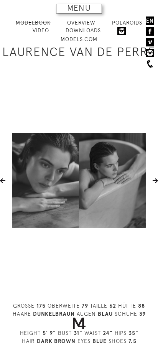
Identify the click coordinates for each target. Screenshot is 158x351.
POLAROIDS (127, 22)
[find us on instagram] (150, 53)
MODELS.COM (79, 39)
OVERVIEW (81, 22)
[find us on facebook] (150, 31)
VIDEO (41, 30)
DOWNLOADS (83, 30)
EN (150, 20)
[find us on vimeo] (150, 42)
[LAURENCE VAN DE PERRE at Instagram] (121, 30)
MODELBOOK (33, 22)
